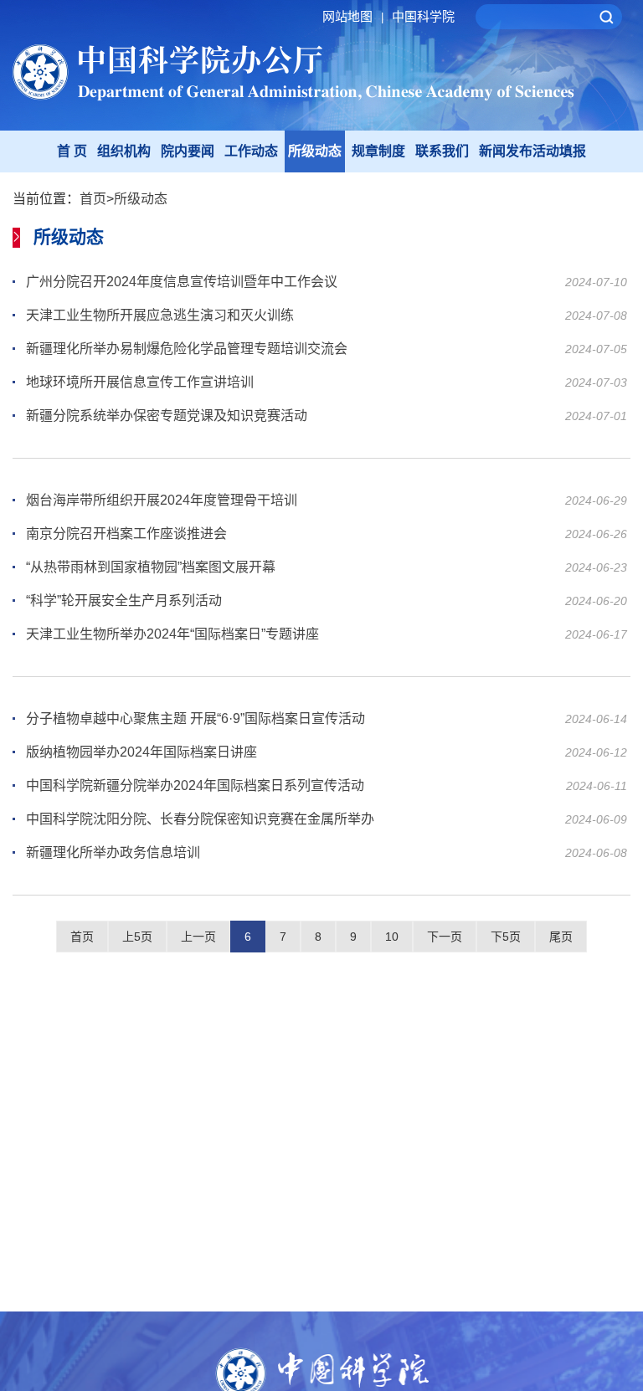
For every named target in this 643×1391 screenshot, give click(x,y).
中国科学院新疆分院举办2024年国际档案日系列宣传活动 (195, 785)
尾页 (561, 936)
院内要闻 (187, 151)
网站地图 (352, 16)
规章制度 (378, 151)
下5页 (506, 936)
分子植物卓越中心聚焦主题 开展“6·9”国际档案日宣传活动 (195, 718)
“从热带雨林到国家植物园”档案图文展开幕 (150, 567)
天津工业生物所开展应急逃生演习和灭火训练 (160, 315)
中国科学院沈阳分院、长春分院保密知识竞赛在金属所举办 (200, 819)
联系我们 (442, 151)
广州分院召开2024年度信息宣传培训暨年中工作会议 (181, 282)
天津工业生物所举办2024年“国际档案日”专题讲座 (172, 634)
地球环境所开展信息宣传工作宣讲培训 (140, 382)
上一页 (198, 936)
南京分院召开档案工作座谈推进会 (126, 533)
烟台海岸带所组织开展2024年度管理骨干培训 (161, 500)
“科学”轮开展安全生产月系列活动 (124, 600)
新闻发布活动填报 (532, 151)
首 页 (72, 151)
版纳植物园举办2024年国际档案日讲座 (141, 752)
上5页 (137, 936)
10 (392, 936)
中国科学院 (423, 16)
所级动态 (315, 151)
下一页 (444, 936)
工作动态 (251, 151)
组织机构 (124, 151)
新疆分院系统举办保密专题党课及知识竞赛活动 (166, 415)
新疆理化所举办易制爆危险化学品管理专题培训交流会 (186, 348)
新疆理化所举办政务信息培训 (113, 852)
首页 (93, 199)
